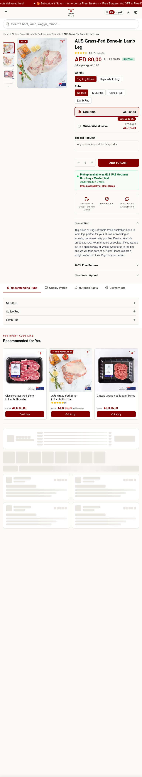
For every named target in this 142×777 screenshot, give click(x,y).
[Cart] (135, 12)
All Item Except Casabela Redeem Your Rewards (36, 34)
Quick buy (25, 414)
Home (6, 34)
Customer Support (86, 275)
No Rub (81, 92)
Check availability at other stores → (99, 185)
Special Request (85, 137)
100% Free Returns (86, 265)
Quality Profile (58, 288)
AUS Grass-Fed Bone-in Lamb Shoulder (64, 397)
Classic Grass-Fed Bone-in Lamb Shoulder (20, 397)
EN (111, 12)
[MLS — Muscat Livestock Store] (71, 12)
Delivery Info (118, 288)
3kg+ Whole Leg (109, 79)
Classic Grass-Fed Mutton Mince (116, 395)
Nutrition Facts (88, 288)
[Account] (128, 12)
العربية (119, 12)
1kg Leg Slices (85, 79)
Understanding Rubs (24, 288)
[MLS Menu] (6, 12)
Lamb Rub (83, 100)
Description (82, 223)
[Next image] (9, 86)
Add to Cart (118, 163)
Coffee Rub (116, 92)
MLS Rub (97, 92)
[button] (107, 125)
